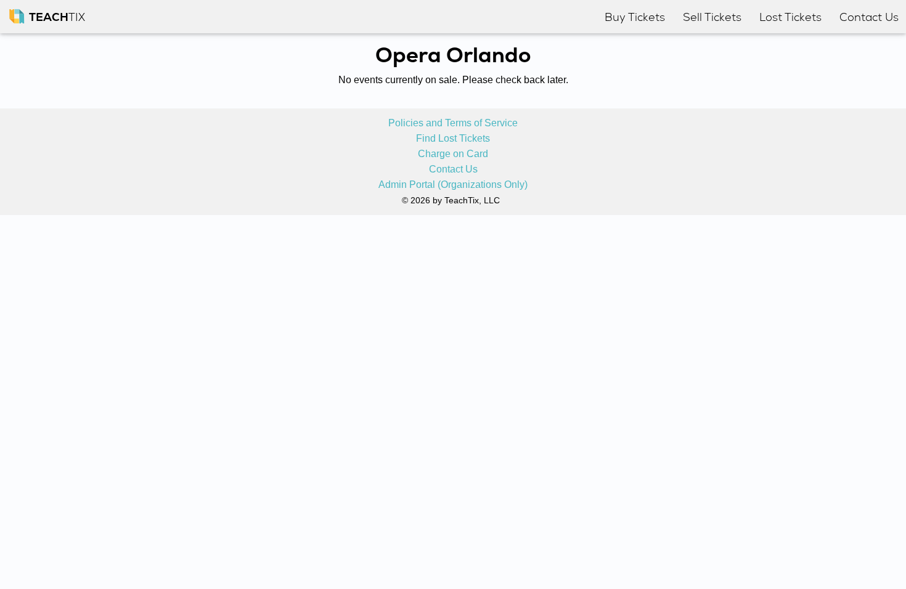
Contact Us (453, 169)
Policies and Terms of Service (453, 123)
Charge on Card (453, 154)
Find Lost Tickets (453, 139)
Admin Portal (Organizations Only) (453, 185)
